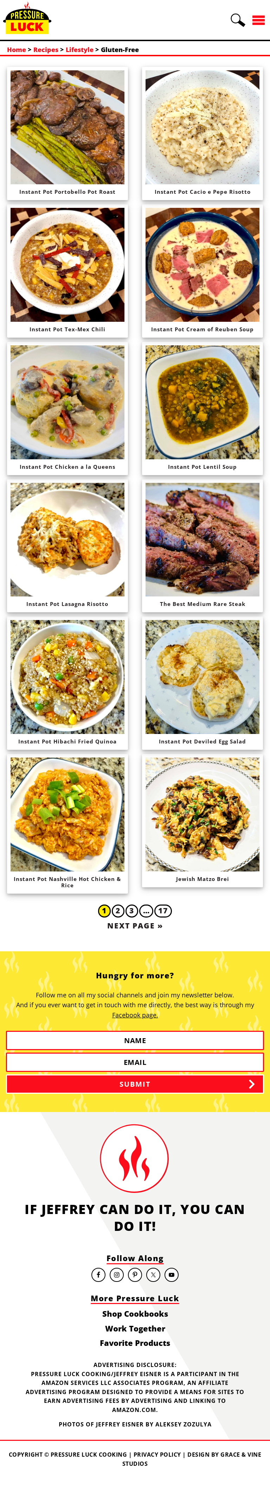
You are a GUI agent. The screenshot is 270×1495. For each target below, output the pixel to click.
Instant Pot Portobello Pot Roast (67, 191)
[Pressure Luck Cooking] (27, 31)
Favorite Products (135, 1342)
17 (163, 910)
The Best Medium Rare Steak (202, 603)
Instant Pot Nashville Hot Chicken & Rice (67, 882)
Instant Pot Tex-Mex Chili (67, 329)
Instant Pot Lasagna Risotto (67, 603)
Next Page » (135, 926)
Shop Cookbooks (135, 1313)
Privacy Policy (157, 1454)
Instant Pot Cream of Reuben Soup (202, 329)
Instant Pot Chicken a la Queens (67, 466)
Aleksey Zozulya (183, 1424)
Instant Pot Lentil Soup (202, 466)
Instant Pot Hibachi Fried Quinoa (67, 741)
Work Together (135, 1328)
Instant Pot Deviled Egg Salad (202, 741)
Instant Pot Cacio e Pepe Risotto (203, 191)
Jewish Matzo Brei (202, 878)
